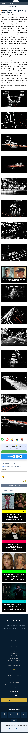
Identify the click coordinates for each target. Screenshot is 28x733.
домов (20, 41)
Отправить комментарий (14, 485)
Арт (12, 3)
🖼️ (25, 481)
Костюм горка (5, 82)
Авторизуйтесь (4, 466)
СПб (10, 3)
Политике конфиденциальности (21, 725)
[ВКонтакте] (13, 456)
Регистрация (15, 700)
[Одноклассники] (17, 456)
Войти (26, 1)
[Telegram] (20, 456)
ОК (16, 728)
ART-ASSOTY (4, 1)
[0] (2, 439)
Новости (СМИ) (5, 3)
